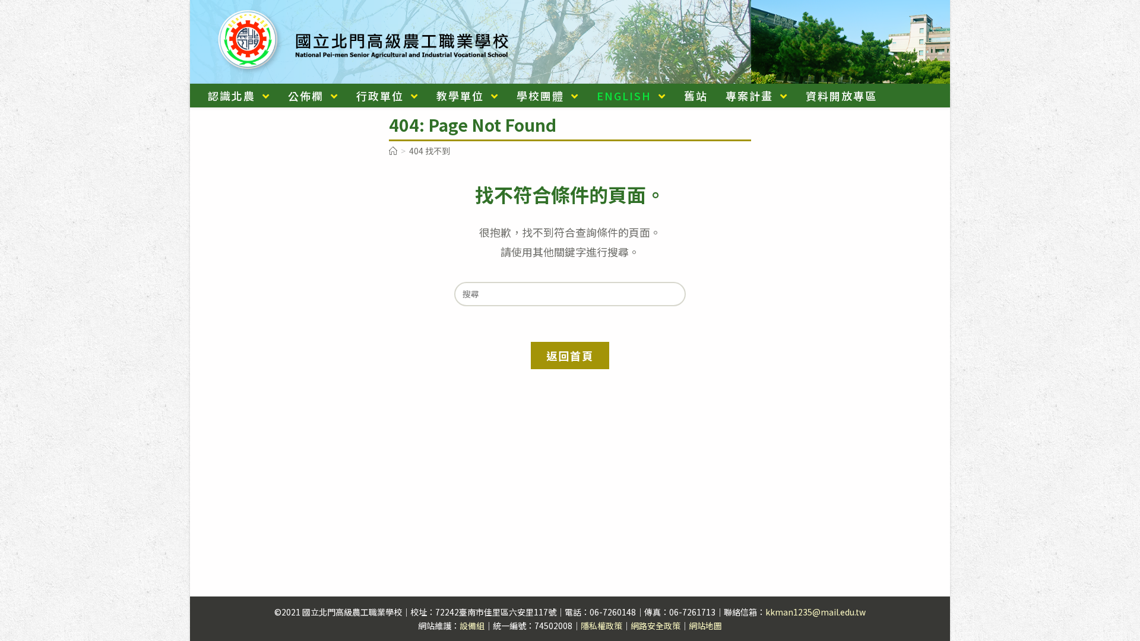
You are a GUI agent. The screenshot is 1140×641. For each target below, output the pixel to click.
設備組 (472, 626)
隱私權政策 (601, 626)
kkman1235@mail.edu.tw (815, 612)
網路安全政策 (655, 626)
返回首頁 (569, 355)
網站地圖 (705, 626)
